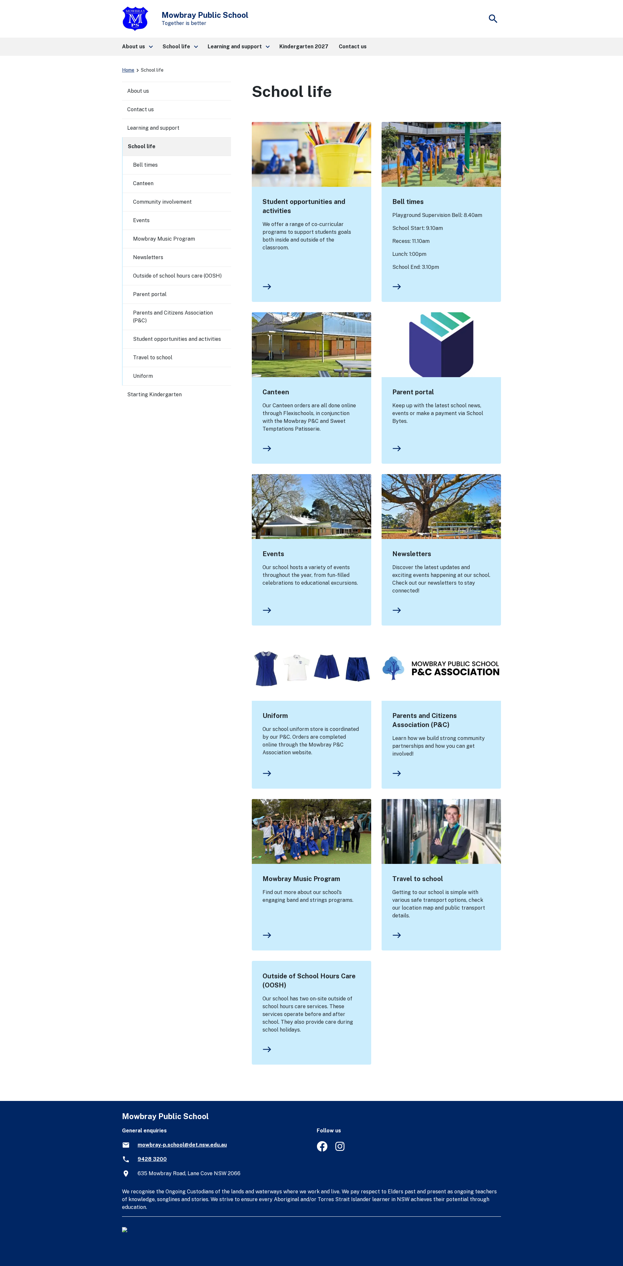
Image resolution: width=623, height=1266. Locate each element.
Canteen (276, 392)
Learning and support (153, 128)
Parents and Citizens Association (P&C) (424, 720)
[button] (137, 47)
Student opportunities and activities (304, 206)
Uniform (275, 716)
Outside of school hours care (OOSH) (177, 276)
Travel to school (417, 879)
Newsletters (411, 554)
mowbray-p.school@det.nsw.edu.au (182, 1145)
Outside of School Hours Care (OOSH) (309, 980)
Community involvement (162, 202)
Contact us (140, 109)
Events (273, 554)
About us (138, 91)
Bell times (408, 202)
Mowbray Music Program (301, 879)
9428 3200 (152, 1159)
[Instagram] (340, 1150)
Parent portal (413, 392)
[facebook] (322, 1150)
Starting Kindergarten (154, 394)
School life (141, 146)
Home (128, 70)
